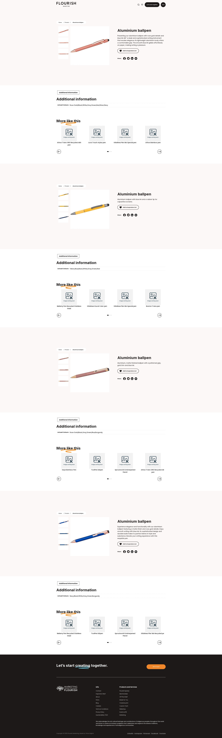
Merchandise (123, 694)
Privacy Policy (100, 712)
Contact (98, 691)
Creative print (123, 703)
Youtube (162, 733)
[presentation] (59, 151)
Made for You (123, 700)
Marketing (122, 715)
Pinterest (146, 733)
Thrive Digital (90, 733)
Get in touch (156, 666)
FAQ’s (97, 700)
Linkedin (130, 733)
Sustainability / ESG (102, 715)
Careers (98, 706)
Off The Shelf (123, 697)
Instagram (138, 733)
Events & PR (123, 712)
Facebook (154, 733)
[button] (108, 151)
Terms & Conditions (102, 709)
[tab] (68, 92)
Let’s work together (152, 4)
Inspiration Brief (101, 694)
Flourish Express (124, 691)
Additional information (68, 92)
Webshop (122, 709)
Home (60, 22)
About (98, 697)
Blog (97, 703)
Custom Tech (123, 706)
